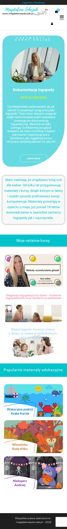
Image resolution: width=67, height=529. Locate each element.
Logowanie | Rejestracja (33, 2)
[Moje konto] (52, 24)
